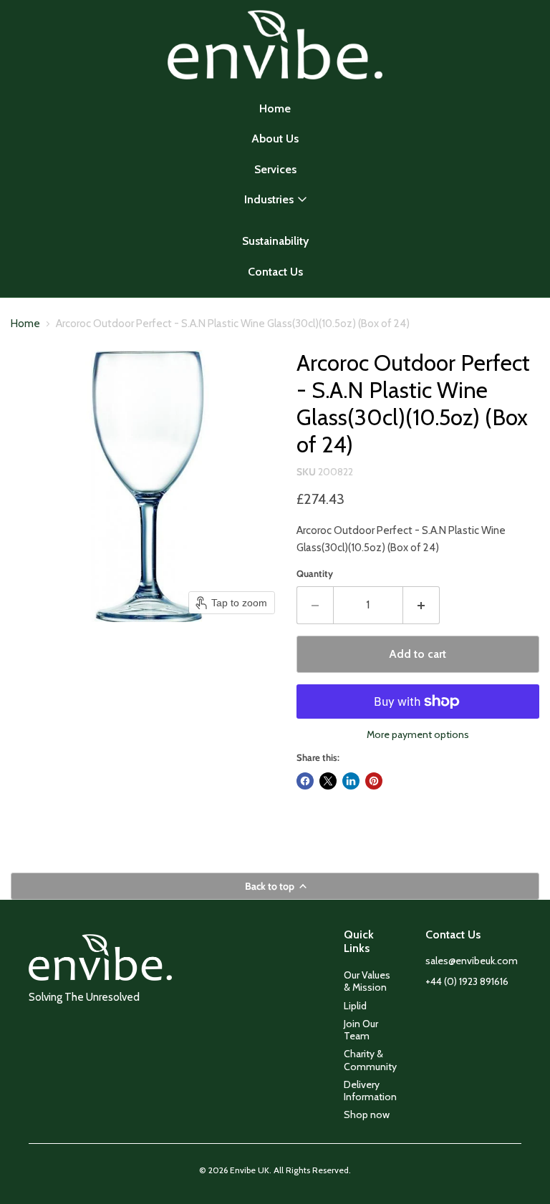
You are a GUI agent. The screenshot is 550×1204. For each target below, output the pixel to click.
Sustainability (275, 241)
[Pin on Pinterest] (373, 781)
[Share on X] (328, 781)
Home (275, 108)
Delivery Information (370, 1090)
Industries (269, 199)
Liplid (355, 1005)
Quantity (314, 573)
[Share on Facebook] (305, 781)
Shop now (367, 1114)
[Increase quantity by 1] (421, 604)
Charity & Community (370, 1059)
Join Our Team (361, 1029)
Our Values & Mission (367, 981)
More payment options (418, 734)
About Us (275, 138)
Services (275, 169)
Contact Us (275, 271)
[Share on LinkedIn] (351, 781)
